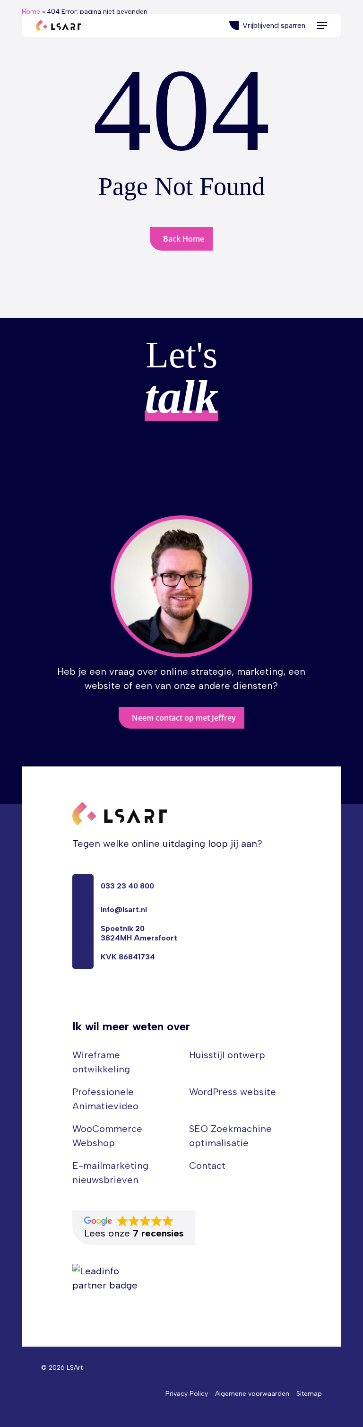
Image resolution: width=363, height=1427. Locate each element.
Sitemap (309, 1394)
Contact (207, 1165)
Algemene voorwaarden (252, 1394)
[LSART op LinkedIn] (76, 999)
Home (31, 12)
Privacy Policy (186, 1394)
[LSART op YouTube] (93, 999)
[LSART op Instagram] (110, 999)
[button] (322, 25)
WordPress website (232, 1091)
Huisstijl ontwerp (227, 1055)
